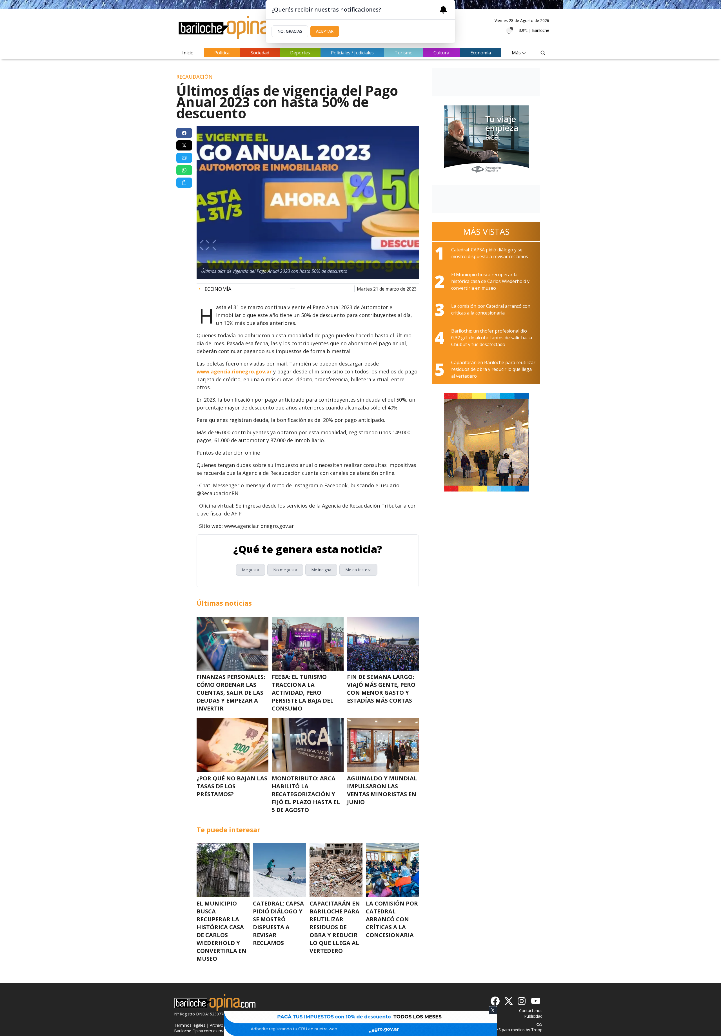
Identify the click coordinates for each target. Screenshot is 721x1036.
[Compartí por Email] (184, 158)
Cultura (441, 53)
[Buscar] (543, 52)
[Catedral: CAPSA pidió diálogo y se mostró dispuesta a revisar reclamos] (279, 870)
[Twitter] (508, 1001)
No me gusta (285, 569)
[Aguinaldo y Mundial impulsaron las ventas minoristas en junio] (383, 745)
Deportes (300, 53)
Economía (480, 53)
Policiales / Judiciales (352, 53)
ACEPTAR (324, 31)
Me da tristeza (358, 569)
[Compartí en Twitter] (184, 145)
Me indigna (321, 569)
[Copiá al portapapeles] (184, 183)
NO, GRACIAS (289, 31)
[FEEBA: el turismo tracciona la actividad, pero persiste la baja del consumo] (308, 644)
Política (222, 53)
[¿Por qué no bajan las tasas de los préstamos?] (232, 745)
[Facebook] (495, 1001)
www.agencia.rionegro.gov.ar (234, 371)
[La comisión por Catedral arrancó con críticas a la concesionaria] (392, 870)
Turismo (404, 53)
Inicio (187, 53)
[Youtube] (535, 1001)
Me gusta (250, 569)
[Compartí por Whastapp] (184, 170)
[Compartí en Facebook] (184, 133)
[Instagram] (522, 1001)
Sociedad (260, 53)
